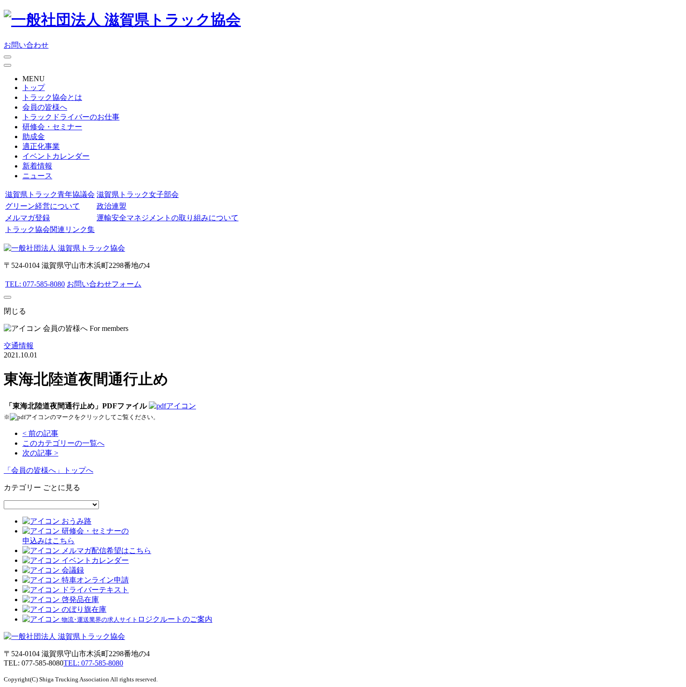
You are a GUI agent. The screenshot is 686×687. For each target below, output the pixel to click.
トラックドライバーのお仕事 (70, 117)
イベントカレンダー (56, 156)
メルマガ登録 (27, 218)
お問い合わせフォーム (104, 284)
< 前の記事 (40, 433)
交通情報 (19, 346)
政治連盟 (111, 206)
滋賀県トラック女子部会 (138, 194)
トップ (33, 87)
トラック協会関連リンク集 (50, 229)
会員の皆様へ (44, 107)
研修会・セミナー (52, 127)
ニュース (37, 176)
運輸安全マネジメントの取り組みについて (167, 218)
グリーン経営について (42, 206)
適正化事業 (41, 146)
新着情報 (37, 166)
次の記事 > (40, 453)
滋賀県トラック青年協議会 (50, 194)
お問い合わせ (26, 45)
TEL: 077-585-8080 (35, 284)
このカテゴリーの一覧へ (63, 443)
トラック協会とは (52, 97)
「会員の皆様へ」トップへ (48, 470)
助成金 (33, 136)
